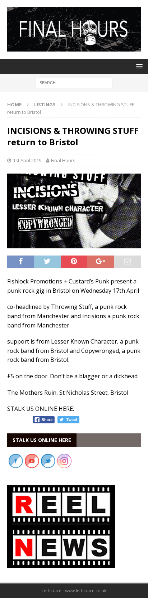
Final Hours (63, 160)
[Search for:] (74, 82)
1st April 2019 (27, 160)
